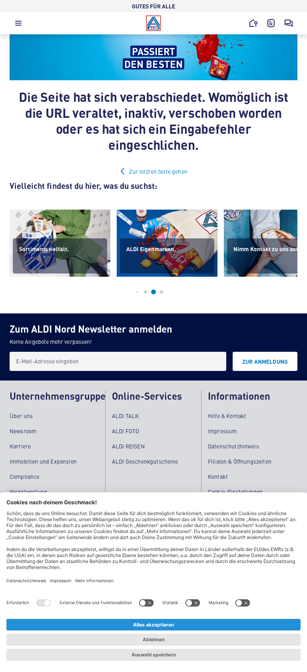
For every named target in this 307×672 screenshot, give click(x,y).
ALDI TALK (125, 416)
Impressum (222, 431)
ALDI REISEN (128, 446)
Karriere (20, 446)
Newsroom (23, 431)
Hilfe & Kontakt (227, 416)
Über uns (21, 416)
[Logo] (153, 23)
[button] (18, 25)
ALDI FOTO (125, 431)
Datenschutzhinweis (233, 446)
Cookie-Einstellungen (235, 492)
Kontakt (218, 476)
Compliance (25, 476)
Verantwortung (28, 492)
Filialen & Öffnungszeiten (239, 461)
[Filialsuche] (253, 23)
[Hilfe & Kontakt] (288, 23)
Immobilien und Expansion (43, 461)
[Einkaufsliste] (271, 23)
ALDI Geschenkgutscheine (145, 461)
